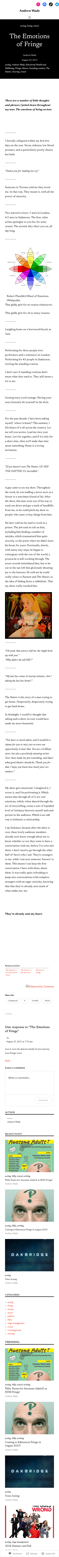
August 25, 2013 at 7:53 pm (19, 1042)
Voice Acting (11, 1279)
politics (11, 1316)
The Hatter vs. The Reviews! (26, 971)
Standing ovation (37, 68)
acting (23, 26)
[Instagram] (38, 4)
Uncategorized (14, 1330)
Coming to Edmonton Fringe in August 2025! (26, 1230)
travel (36, 26)
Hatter (25, 68)
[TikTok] (51, 4)
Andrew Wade (29, 55)
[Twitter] (57, 4)
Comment (43, 1100)
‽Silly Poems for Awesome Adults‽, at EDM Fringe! (29, 1180)
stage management (16, 1323)
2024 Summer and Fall (18, 1546)
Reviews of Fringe (40, 971)
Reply (7, 1061)
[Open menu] (29, 17)
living (29, 26)
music (10, 1313)
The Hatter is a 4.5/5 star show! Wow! (11, 972)
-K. (7, 1038)
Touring (16, 72)
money (11, 1309)
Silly (14, 1176)
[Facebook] (44, 4)
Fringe (18, 68)
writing (26, 1176)
